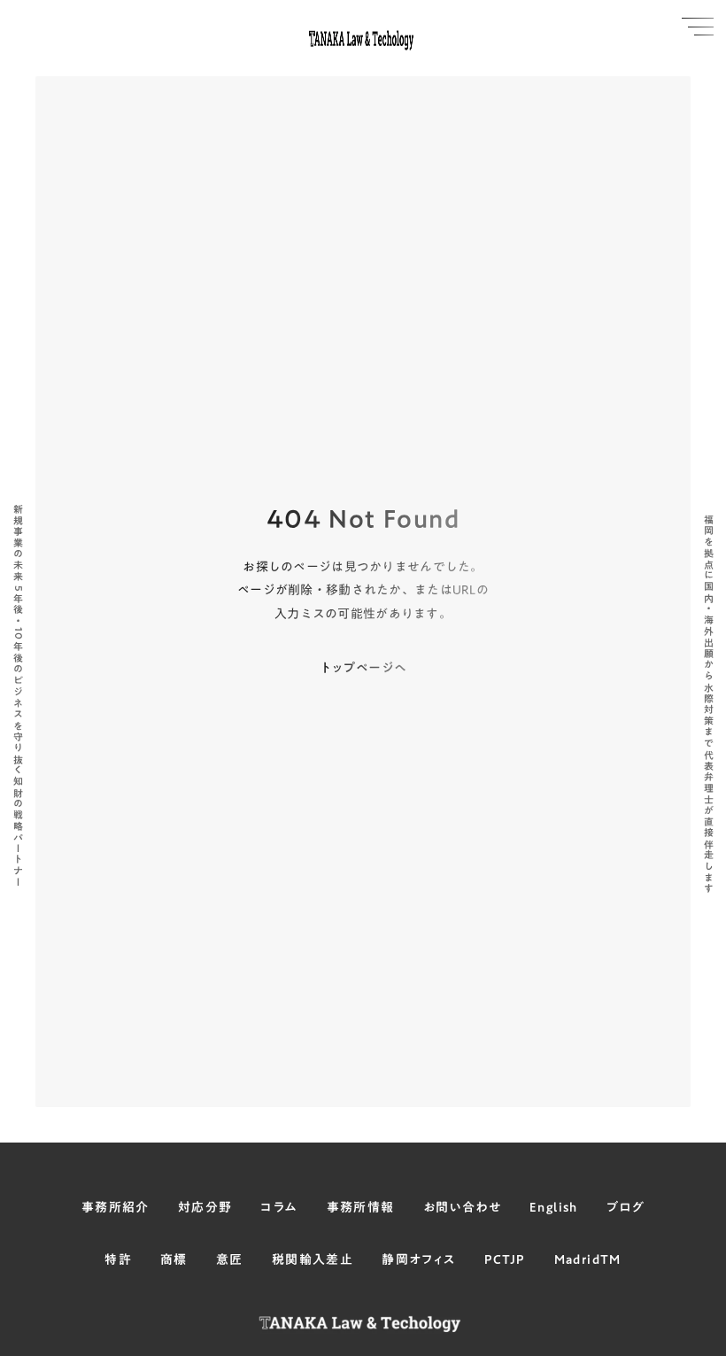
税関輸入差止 (312, 1260)
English (553, 1208)
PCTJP (505, 1260)
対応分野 (205, 1208)
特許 (118, 1260)
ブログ (625, 1208)
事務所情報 (361, 1208)
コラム (278, 1208)
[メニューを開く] (698, 26)
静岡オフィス (418, 1260)
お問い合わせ (462, 1208)
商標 (174, 1260)
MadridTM (588, 1260)
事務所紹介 (115, 1208)
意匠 (229, 1260)
